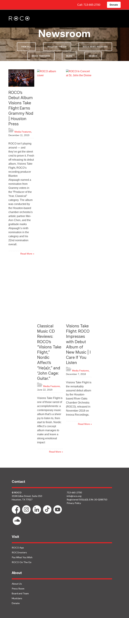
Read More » (27, 253)
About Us (17, 583)
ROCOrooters (19, 552)
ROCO (19, 18)
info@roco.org (74, 496)
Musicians (17, 598)
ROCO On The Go (57, 47)
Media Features (41, 56)
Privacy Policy (74, 503)
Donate (114, 4)
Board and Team (20, 593)
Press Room (18, 588)
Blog (69, 56)
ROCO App (18, 547)
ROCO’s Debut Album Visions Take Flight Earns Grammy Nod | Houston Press (20, 108)
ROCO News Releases (95, 47)
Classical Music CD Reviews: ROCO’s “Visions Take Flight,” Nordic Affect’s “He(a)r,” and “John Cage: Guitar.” (49, 352)
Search (93, 56)
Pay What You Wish (22, 557)
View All (26, 47)
